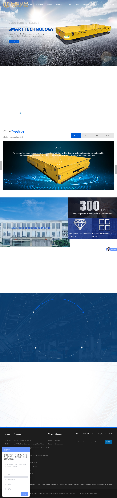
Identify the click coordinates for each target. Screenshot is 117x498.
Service (95, 4)
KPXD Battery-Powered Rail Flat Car (25, 462)
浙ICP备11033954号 (32, 493)
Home (30, 4)
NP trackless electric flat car (22, 440)
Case (76, 4)
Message (86, 4)
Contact (105, 4)
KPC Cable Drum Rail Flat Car (23, 473)
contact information (59, 442)
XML (88, 434)
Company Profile (8, 442)
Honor (49, 4)
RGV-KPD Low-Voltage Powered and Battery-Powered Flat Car (31, 457)
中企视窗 (93, 493)
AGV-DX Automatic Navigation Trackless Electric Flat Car (31, 449)
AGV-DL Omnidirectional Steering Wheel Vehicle (29, 444)
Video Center (50, 442)
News (49, 448)
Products (59, 4)
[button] (9, 113)
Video (68, 4)
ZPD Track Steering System (22, 470)
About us (39, 4)
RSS (84, 434)
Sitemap (79, 434)
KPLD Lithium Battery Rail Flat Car (25, 466)
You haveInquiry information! (102, 434)
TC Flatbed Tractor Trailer (22, 477)
